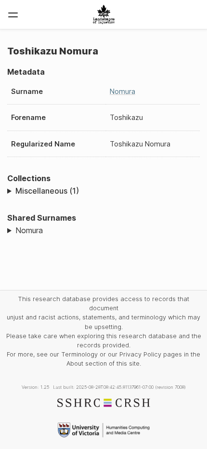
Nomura (122, 91)
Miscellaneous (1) (47, 191)
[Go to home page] (103, 14)
